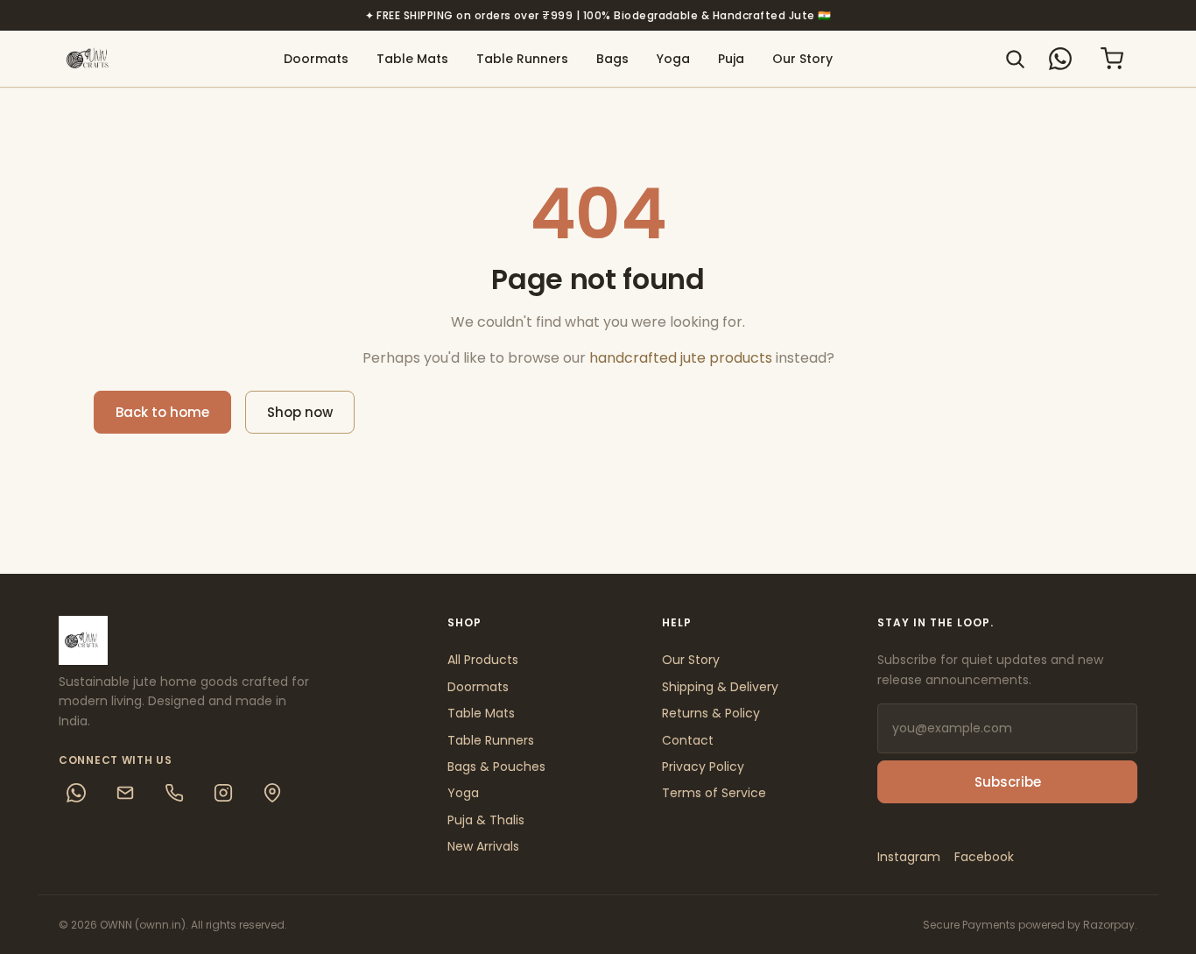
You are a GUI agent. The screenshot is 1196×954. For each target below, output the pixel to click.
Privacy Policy (703, 766)
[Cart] (1112, 58)
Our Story (802, 58)
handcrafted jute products (680, 358)
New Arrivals (483, 846)
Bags (612, 58)
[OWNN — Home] (90, 59)
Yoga (673, 58)
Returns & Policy (711, 713)
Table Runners (522, 58)
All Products (482, 659)
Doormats (316, 58)
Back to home (162, 412)
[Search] (1014, 58)
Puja (731, 58)
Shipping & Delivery (720, 687)
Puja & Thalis (485, 820)
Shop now (300, 412)
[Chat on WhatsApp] (1060, 58)
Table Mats (412, 58)
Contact (688, 740)
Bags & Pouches (496, 766)
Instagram (908, 857)
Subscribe (1007, 782)
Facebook (984, 857)
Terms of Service (714, 793)
